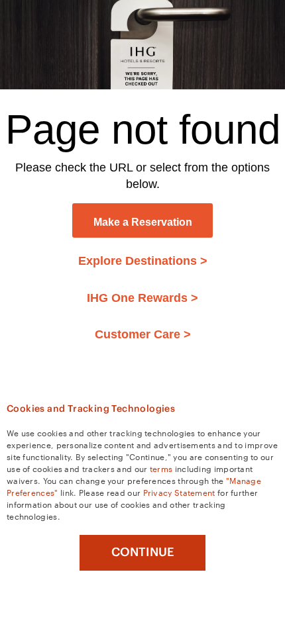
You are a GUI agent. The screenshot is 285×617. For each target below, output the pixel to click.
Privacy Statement (179, 492)
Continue (142, 552)
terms (161, 468)
